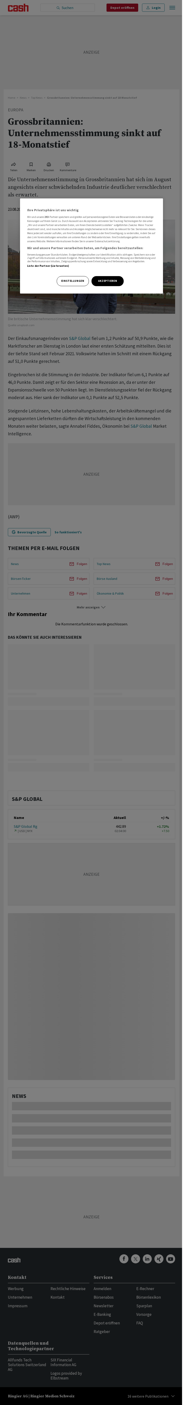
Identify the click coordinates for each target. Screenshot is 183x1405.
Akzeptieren (107, 281)
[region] (91, 245)
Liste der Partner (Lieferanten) (48, 266)
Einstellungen (72, 281)
